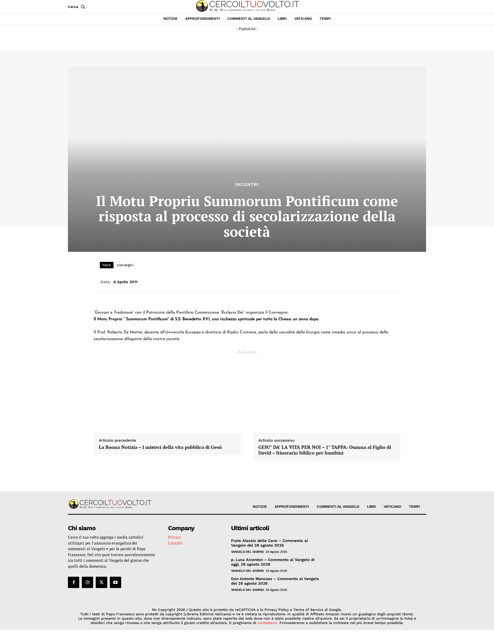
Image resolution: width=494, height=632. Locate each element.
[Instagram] (87, 582)
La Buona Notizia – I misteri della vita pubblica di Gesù (160, 447)
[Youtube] (115, 582)
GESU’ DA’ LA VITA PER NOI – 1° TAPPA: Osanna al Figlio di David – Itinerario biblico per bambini (324, 450)
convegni (125, 265)
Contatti (175, 543)
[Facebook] (73, 582)
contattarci (267, 623)
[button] (77, 6)
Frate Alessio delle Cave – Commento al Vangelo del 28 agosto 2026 (269, 543)
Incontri (247, 184)
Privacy (174, 537)
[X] (101, 582)
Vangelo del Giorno (247, 552)
